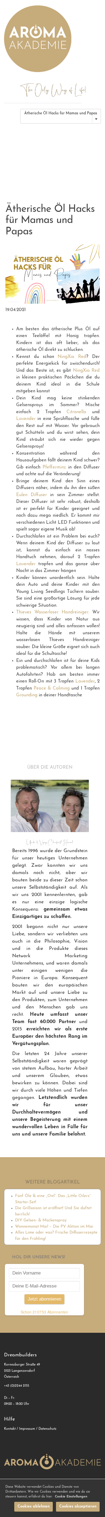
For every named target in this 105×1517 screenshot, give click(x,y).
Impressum (27, 1429)
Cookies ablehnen (34, 1507)
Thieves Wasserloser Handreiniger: (52, 612)
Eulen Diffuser (31, 495)
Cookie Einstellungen (71, 1496)
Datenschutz (47, 1429)
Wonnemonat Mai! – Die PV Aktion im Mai (54, 1227)
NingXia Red (72, 356)
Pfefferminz (54, 467)
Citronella (76, 412)
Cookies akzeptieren (77, 1507)
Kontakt (10, 1429)
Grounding (26, 695)
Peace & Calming (52, 688)
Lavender (26, 418)
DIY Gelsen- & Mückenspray (40, 1220)
